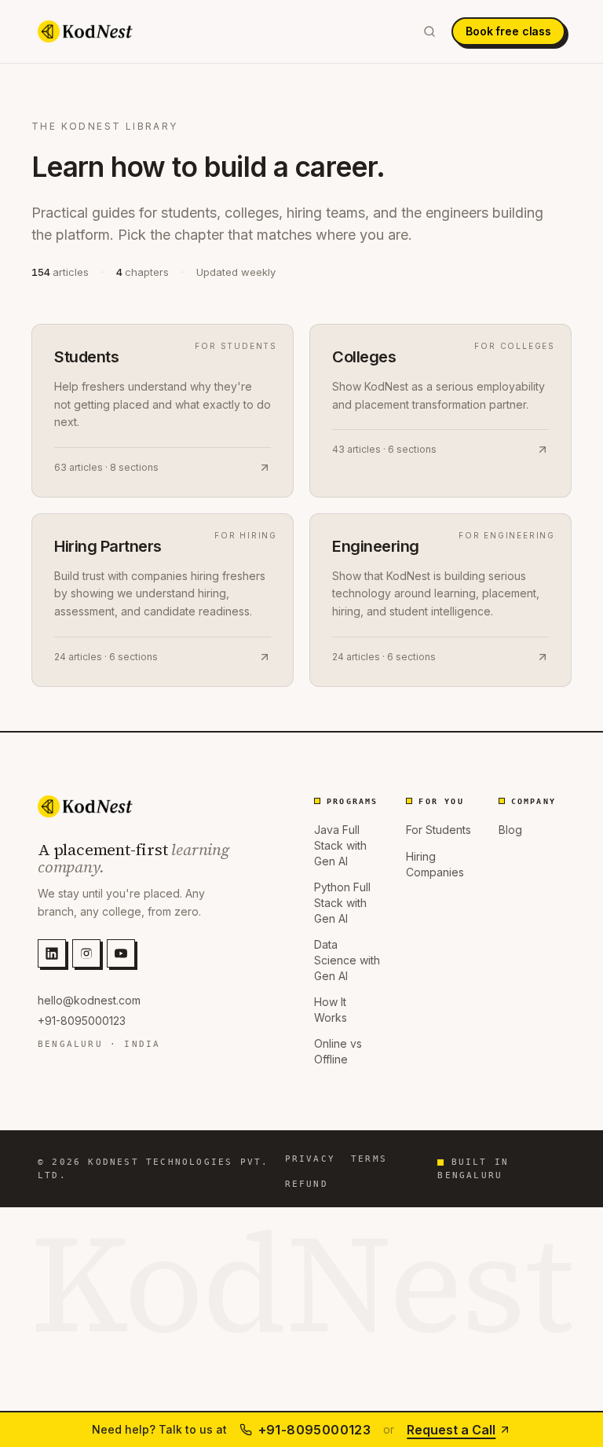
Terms (369, 1159)
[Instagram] (86, 953)
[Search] (429, 31)
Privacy (310, 1159)
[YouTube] (121, 953)
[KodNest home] (85, 31)
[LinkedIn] (52, 953)
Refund (306, 1184)
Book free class (508, 31)
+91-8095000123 (82, 1020)
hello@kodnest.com (89, 1000)
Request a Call (451, 1430)
